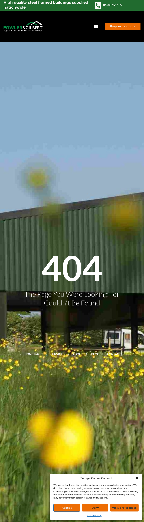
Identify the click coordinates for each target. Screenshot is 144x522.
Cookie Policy (94, 515)
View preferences (124, 507)
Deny (95, 507)
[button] (137, 478)
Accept (67, 507)
